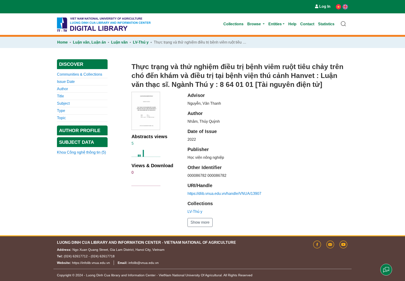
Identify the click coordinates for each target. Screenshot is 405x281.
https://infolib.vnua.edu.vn (91, 263)
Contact (307, 24)
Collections (233, 24)
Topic (61, 118)
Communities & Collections (79, 74)
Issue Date (66, 82)
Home (62, 42)
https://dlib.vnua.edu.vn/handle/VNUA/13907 (224, 194)
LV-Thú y (141, 42)
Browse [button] (254, 24)
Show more (200, 222)
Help (292, 24)
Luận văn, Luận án (89, 42)
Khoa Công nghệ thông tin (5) (81, 152)
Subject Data (76, 142)
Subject (63, 103)
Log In (324, 6)
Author (62, 89)
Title (60, 96)
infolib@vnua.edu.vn (143, 263)
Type (61, 111)
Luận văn (119, 42)
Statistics (326, 24)
